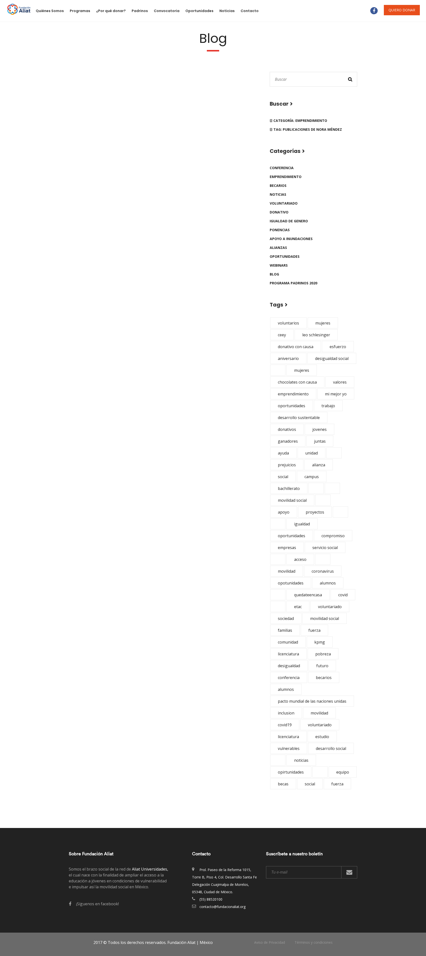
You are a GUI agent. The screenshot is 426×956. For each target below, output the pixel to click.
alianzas (278, 247)
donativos (287, 429)
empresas (287, 547)
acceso (300, 559)
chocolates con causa (297, 382)
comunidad (288, 642)
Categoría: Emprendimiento (299, 120)
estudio (322, 736)
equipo (342, 772)
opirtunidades (291, 772)
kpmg (319, 642)
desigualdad (289, 665)
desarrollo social (331, 748)
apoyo (283, 512)
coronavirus (323, 571)
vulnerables (289, 748)
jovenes (319, 429)
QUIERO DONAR (402, 10)
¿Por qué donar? (111, 10)
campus (311, 476)
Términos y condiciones (314, 942)
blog (274, 274)
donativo (279, 212)
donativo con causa (295, 346)
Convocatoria (166, 10)
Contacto (250, 10)
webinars (279, 265)
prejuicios (287, 465)
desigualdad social (332, 358)
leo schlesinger (316, 335)
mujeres (322, 323)
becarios (278, 185)
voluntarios (288, 323)
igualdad (302, 524)
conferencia (282, 167)
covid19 (285, 725)
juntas (320, 441)
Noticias (227, 10)
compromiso (333, 535)
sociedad (286, 618)
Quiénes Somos (50, 10)
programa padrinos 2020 (293, 283)
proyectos (315, 512)
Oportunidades (199, 10)
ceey (282, 335)
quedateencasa (308, 595)
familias (285, 630)
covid (343, 595)
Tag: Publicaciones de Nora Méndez (307, 129)
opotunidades (290, 583)
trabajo (328, 405)
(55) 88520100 (210, 899)
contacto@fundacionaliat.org (222, 906)
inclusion (286, 713)
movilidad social (292, 500)
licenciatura (288, 654)
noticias (278, 194)
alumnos (328, 583)
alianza (318, 465)
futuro (322, 665)
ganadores (288, 441)
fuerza (314, 630)
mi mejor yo (336, 394)
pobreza (323, 654)
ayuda (283, 453)
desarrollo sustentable (299, 417)
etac (298, 606)
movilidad (286, 571)
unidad (311, 453)
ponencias (280, 229)
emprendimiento (286, 176)
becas (283, 784)
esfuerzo (338, 346)
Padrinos (140, 10)
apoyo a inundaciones (291, 238)
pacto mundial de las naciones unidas (312, 701)
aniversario (288, 358)
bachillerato (289, 488)
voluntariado (284, 203)
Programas (80, 10)
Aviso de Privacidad (269, 942)
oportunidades (285, 256)
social (283, 476)
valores (340, 382)
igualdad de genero (289, 221)
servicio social (325, 547)
